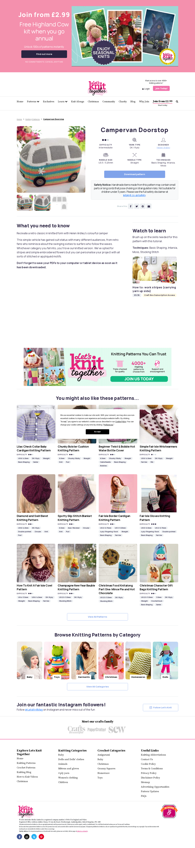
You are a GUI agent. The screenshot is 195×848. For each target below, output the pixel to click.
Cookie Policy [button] (120, 422)
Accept (97, 432)
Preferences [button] (108, 425)
